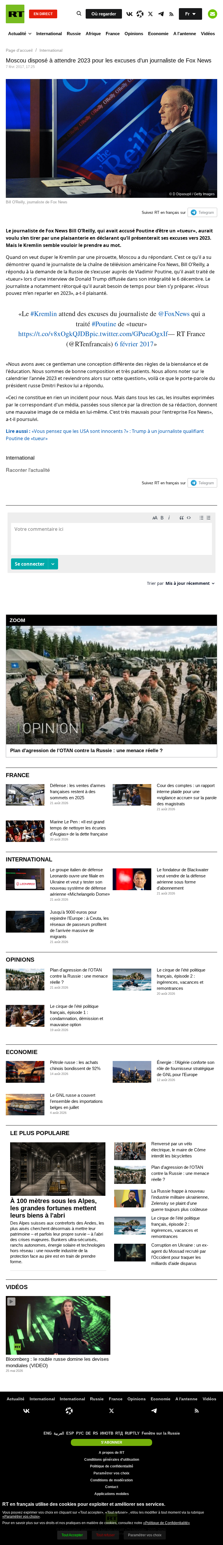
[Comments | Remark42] (111, 551)
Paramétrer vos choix (111, 1473)
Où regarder (103, 13)
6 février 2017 (134, 343)
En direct (43, 14)
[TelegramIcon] (161, 14)
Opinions (134, 33)
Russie (74, 33)
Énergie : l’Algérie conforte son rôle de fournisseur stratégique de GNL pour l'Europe (185, 1068)
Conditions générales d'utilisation (111, 1460)
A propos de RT (111, 1453)
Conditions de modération (111, 1480)
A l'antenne (184, 33)
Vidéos (208, 33)
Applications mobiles (111, 1494)
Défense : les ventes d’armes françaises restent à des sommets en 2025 (77, 791)
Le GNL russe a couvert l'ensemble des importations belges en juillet (76, 1101)
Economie (158, 33)
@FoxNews (174, 313)
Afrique (93, 33)
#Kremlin (43, 313)
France (113, 33)
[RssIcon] (171, 14)
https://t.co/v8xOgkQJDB (54, 333)
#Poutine (104, 323)
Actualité (17, 33)
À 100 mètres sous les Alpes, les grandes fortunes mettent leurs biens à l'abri (53, 1208)
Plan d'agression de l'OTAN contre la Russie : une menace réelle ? (79, 976)
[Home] (15, 14)
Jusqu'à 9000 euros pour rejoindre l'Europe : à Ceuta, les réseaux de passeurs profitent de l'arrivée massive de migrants (79, 924)
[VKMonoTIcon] (129, 14)
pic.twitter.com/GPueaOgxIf (129, 333)
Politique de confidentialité (111, 1466)
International (49, 33)
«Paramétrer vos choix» (21, 1516)
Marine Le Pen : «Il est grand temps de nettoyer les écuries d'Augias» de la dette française (79, 827)
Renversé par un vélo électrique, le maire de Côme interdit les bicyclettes (178, 1149)
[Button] (212, 14)
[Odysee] (140, 14)
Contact (111, 1487)
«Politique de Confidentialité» (166, 1523)
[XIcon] (150, 14)
